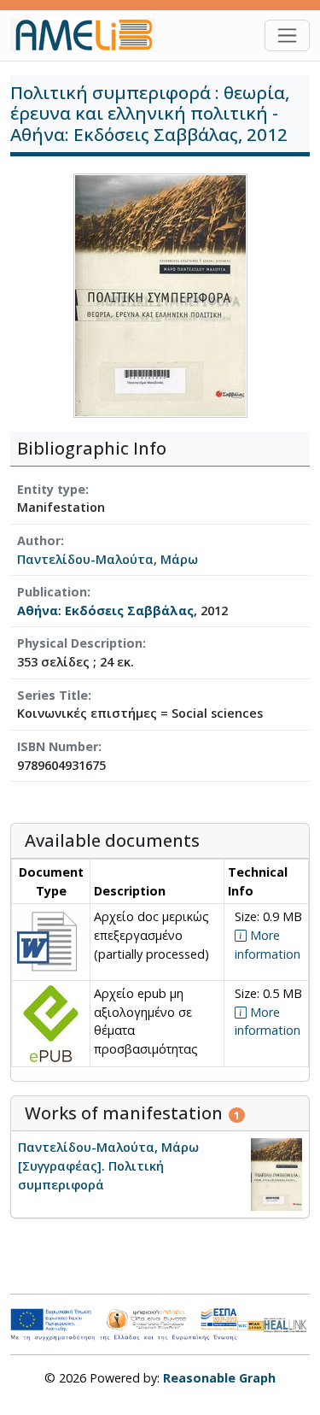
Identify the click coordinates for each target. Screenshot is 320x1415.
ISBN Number (57, 746)
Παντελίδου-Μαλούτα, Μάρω (107, 559)
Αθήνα (37, 610)
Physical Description (80, 643)
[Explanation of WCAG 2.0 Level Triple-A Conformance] (250, 1324)
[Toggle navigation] (287, 35)
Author (39, 540)
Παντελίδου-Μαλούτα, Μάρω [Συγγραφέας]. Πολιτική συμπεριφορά (108, 1165)
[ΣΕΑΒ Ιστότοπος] (287, 1324)
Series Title (52, 695)
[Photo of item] (160, 294)
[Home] (89, 35)
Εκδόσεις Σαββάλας (129, 610)
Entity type (51, 489)
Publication (52, 592)
